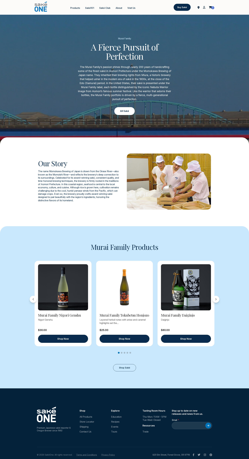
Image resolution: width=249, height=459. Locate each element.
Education (116, 416)
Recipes (115, 421)
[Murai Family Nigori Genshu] (63, 287)
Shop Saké (124, 367)
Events (114, 426)
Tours (114, 431)
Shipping (84, 426)
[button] (119, 353)
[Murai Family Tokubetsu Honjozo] (124, 287)
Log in (204, 7)
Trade (146, 431)
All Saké (124, 111)
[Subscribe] (208, 425)
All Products (86, 416)
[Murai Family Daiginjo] (186, 287)
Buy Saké (182, 7)
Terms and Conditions (86, 455)
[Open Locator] (199, 7)
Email (174, 420)
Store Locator (87, 421)
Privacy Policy (108, 455)
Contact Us (85, 431)
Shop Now (63, 338)
